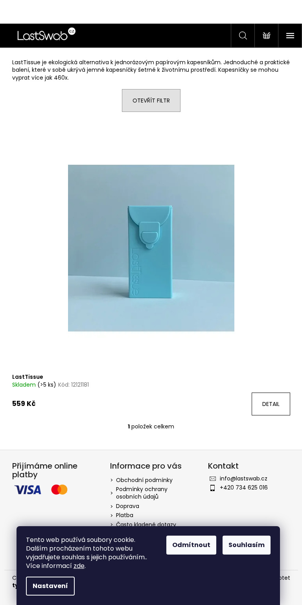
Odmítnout (191, 544)
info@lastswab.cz (243, 478)
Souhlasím (246, 544)
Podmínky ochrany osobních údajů (142, 493)
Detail (271, 404)
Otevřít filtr (151, 100)
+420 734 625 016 (244, 487)
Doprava (127, 506)
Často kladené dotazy (146, 525)
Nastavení (50, 585)
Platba (124, 515)
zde (79, 565)
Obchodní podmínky (144, 480)
